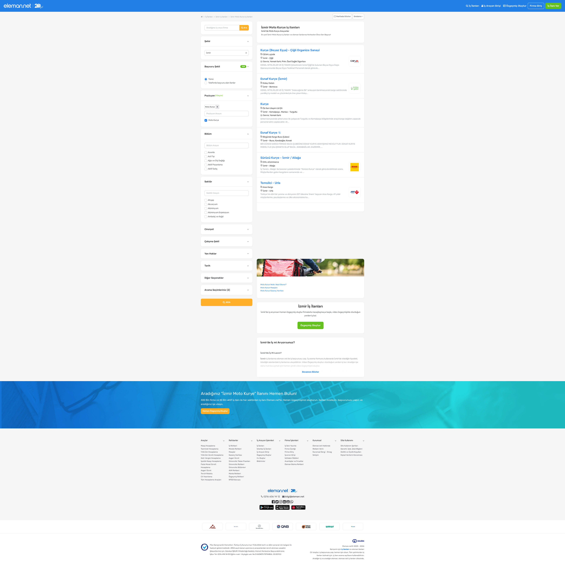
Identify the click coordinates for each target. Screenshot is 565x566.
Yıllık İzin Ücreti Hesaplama (212, 455)
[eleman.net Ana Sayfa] (201, 17)
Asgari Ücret (206, 470)
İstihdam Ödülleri (292, 458)
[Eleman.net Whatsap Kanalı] (291, 502)
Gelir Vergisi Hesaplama (211, 458)
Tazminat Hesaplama (209, 449)
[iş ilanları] (23, 6)
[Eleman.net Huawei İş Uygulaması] (298, 507)
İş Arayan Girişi (492, 5)
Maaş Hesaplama (208, 446)
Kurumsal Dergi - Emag (322, 452)
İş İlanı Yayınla (290, 446)
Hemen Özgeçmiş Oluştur (215, 411)
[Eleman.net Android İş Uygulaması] (267, 507)
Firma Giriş (536, 5)
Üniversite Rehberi (236, 464)
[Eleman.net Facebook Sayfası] (273, 502)
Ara (245, 27)
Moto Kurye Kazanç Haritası (272, 291)
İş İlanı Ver (553, 5)
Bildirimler (261, 461)
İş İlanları (473, 5)
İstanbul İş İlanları (264, 449)
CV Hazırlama (206, 477)
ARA (227, 302)
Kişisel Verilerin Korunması (351, 455)
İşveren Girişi (290, 455)
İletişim (316, 455)
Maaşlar (232, 452)
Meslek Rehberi (235, 449)
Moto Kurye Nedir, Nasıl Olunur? (273, 285)
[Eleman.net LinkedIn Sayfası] (284, 502)
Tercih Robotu (206, 474)
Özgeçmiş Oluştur (516, 5)
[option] (212, 526)
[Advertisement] (226, 332)
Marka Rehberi (235, 474)
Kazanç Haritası (235, 455)
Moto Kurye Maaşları (268, 288)
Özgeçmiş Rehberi (236, 477)
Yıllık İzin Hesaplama (209, 452)
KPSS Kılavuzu (234, 480)
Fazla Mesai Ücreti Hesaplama (208, 465)
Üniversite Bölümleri (237, 467)
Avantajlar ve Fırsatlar (294, 461)
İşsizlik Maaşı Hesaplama (211, 461)
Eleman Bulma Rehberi (294, 464)
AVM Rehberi (234, 470)
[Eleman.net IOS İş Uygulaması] (282, 507)
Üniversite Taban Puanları (239, 461)
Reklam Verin (318, 449)
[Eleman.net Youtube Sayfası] (288, 502)
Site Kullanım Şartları (349, 446)
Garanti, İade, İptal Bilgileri (351, 449)
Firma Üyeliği (290, 449)
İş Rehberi (233, 446)
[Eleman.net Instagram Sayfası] (280, 502)
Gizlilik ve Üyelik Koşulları (351, 452)
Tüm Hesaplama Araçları (211, 480)
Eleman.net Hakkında (321, 446)
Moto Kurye (213, 120)
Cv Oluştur (261, 458)
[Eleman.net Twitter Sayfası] (277, 502)
